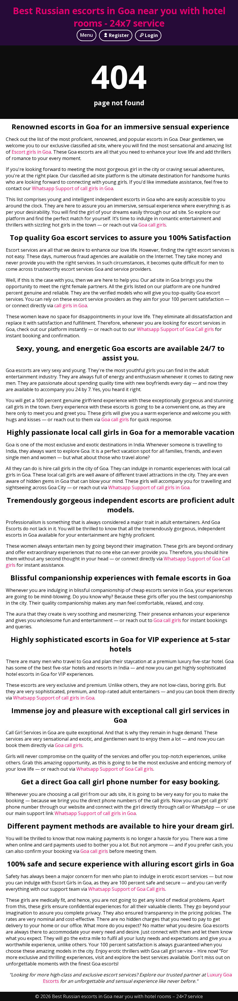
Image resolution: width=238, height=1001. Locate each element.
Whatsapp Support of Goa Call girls (175, 329)
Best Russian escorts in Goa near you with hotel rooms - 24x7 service (119, 16)
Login (151, 35)
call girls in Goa (70, 305)
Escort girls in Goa (30, 152)
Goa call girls (152, 225)
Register (119, 35)
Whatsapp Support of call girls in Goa (72, 188)
